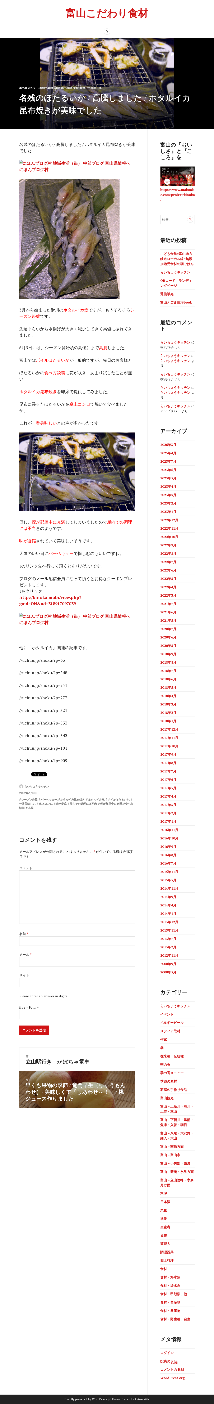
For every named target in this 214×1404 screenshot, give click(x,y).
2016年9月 (168, 846)
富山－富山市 (170, 1155)
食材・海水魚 (170, 1277)
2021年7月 (168, 603)
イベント (167, 1014)
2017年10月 (169, 746)
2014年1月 (168, 913)
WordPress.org (172, 1378)
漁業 (163, 1218)
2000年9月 (168, 963)
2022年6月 (168, 570)
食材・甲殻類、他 (91, 88)
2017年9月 (168, 754)
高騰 (30, 807)
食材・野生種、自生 (175, 1319)
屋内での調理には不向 (83, 803)
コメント (26, 868)
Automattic (142, 1399)
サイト (24, 975)
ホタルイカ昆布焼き (72, 799)
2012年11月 (169, 955)
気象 (163, 1210)
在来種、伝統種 (172, 1056)
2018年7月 (168, 670)
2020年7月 (168, 629)
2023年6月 (168, 469)
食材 (76, 88)
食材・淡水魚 (170, 1285)
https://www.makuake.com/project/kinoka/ (177, 194)
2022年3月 (168, 595)
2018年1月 (168, 721)
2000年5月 (168, 972)
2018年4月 (168, 696)
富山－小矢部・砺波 (175, 1163)
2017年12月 (169, 729)
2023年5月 (168, 478)
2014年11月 (169, 888)
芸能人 (165, 1243)
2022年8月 (168, 553)
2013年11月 (169, 930)
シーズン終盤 (29, 799)
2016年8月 (168, 855)
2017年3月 (168, 804)
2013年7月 (168, 938)
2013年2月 (168, 947)
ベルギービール (172, 1022)
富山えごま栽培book (176, 302)
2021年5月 (168, 620)
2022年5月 (168, 578)
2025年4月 (168, 453)
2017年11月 (169, 737)
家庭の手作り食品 (173, 1089)
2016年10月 (169, 838)
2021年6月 (168, 612)
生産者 (165, 1227)
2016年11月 (169, 829)
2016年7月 (168, 863)
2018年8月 (168, 662)
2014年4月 (168, 905)
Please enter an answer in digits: (43, 996)
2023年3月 (168, 495)
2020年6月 (168, 637)
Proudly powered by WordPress (85, 1399)
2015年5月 (168, 880)
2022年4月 (168, 587)
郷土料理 (66, 88)
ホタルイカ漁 (96, 799)
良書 (163, 1235)
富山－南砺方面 (172, 1146)
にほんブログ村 (33, 169)
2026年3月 (168, 444)
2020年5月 (168, 645)
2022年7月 (168, 562)
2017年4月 (168, 796)
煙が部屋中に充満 (111, 803)
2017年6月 (168, 779)
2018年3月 (168, 704)
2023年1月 (168, 511)
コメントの (172, 1369)
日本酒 (165, 1201)
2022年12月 (169, 520)
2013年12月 (169, 922)
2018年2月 (168, 712)
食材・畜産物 (170, 1302)
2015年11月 (169, 871)
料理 (57, 88)
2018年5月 (168, 687)
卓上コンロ (45, 803)
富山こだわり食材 (107, 12)
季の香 (165, 1064)
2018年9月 (168, 654)
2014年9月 (168, 896)
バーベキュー (49, 799)
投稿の (168, 1361)
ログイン (167, 1352)
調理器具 (167, 1252)
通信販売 (167, 294)
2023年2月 (168, 503)
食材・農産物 (170, 1310)
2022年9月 (168, 545)
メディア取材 (170, 1031)
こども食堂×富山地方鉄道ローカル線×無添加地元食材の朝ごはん (177, 258)
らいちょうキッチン (36, 786)
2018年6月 (168, 679)
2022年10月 (169, 536)
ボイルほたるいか (118, 799)
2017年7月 (168, 771)
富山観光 (167, 1098)
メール (25, 954)
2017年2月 (168, 813)
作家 (163, 1039)
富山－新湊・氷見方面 (177, 1171)
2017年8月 (168, 763)
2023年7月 (168, 461)
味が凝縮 (61, 803)
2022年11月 (169, 528)
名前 (23, 934)
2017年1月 (168, 821)
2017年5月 (168, 788)
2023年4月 (168, 486)
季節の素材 (46, 88)
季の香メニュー (28, 88)
